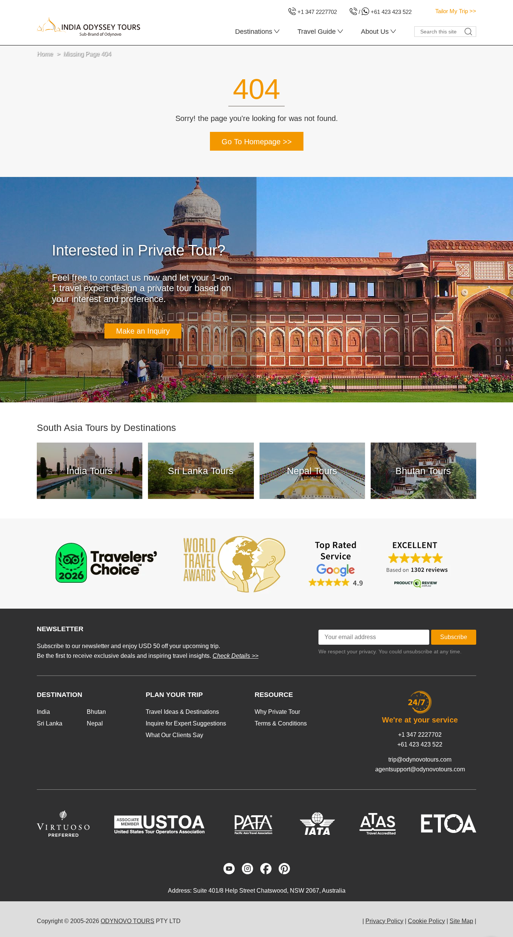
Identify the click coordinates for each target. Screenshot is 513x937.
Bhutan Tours (423, 470)
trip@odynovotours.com (419, 759)
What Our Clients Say (174, 735)
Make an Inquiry (143, 331)
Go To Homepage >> (257, 142)
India (43, 712)
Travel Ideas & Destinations (182, 712)
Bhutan (96, 712)
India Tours (89, 470)
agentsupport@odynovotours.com (420, 769)
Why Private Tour (277, 712)
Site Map (461, 921)
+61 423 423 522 (419, 744)
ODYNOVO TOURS (127, 921)
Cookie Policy (426, 921)
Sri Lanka (49, 723)
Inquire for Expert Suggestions (186, 723)
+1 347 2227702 (420, 734)
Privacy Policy (384, 921)
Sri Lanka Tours (201, 470)
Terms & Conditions (281, 723)
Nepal (95, 723)
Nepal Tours (312, 470)
